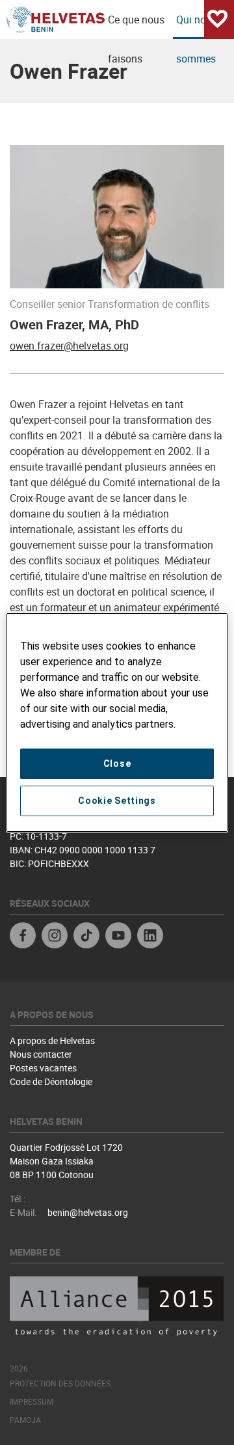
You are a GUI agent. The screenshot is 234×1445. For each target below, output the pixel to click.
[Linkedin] (150, 937)
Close (117, 763)
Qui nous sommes (196, 25)
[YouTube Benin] (118, 937)
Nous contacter (41, 1054)
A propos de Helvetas (52, 1040)
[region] (117, 722)
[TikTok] (86, 937)
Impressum (31, 1401)
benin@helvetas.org (87, 1212)
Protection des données (60, 1383)
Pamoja (25, 1419)
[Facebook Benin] (23, 937)
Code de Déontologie (51, 1081)
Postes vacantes (43, 1068)
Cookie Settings (117, 800)
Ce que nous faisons (136, 25)
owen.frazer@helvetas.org (69, 345)
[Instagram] (55, 937)
